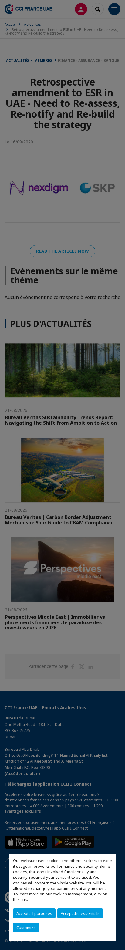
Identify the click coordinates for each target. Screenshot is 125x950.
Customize (26, 927)
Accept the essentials (80, 913)
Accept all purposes (34, 913)
